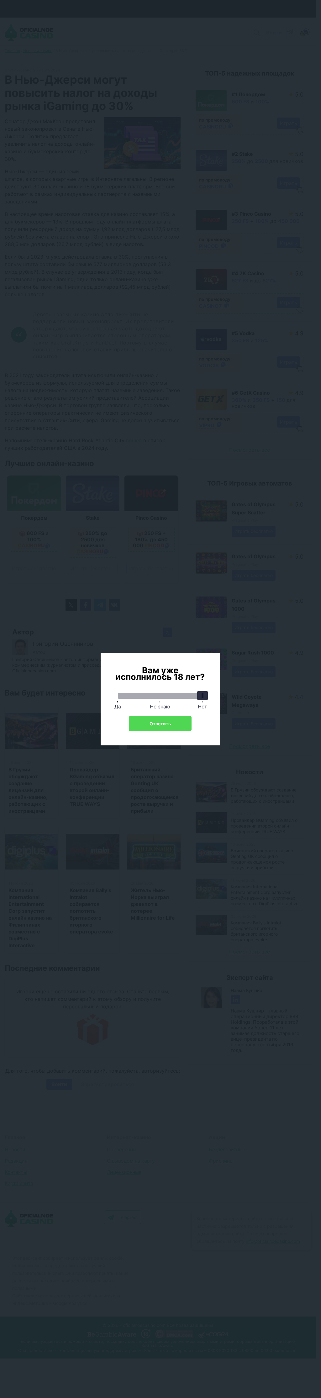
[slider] (202, 695)
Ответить (160, 723)
